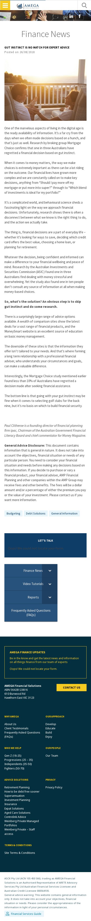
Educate (50, 728)
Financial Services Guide (26, 914)
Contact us (71, 687)
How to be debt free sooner (22, 791)
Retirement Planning (17, 787)
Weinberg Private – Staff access (19, 832)
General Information (64, 513)
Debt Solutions (36, 513)
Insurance (10, 804)
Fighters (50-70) (14, 768)
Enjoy (49, 737)
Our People (53, 748)
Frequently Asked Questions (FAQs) (22, 735)
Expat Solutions (14, 808)
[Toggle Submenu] (49, 570)
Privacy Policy (54, 787)
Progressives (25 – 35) (18, 760)
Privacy (50, 779)
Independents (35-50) (18, 764)
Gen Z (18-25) (12, 756)
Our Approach (55, 716)
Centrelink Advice (15, 817)
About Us (10, 724)
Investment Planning (17, 800)
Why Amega (11, 716)
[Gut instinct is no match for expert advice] (45, 89)
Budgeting (13, 513)
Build (49, 732)
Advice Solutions (16, 779)
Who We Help (12, 748)
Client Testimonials (16, 728)
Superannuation (14, 796)
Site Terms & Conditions (19, 853)
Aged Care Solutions (17, 813)
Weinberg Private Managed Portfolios (21, 823)
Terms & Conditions (18, 845)
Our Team (52, 756)
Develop (51, 724)
